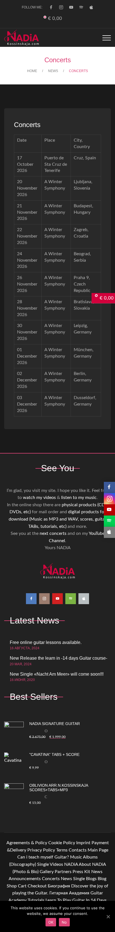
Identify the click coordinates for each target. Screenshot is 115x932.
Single (43, 864)
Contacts (78, 850)
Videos (56, 864)
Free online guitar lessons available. (46, 642)
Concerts (51, 878)
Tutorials (36, 900)
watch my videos (39, 497)
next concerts (53, 533)
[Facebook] (51, 7)
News (96, 871)
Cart (22, 886)
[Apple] (91, 7)
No (64, 922)
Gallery (47, 871)
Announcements (25, 878)
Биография (59, 886)
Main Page (98, 850)
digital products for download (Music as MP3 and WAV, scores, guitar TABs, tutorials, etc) (57, 519)
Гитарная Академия (69, 893)
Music (76, 857)
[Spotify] (81, 7)
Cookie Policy (61, 843)
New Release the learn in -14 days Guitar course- (58, 658)
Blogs (91, 878)
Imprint (83, 843)
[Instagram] (61, 7)
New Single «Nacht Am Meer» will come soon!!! (57, 674)
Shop (12, 886)
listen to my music (79, 497)
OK (51, 922)
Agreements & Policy (26, 843)
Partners (63, 871)
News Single (73, 878)
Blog (102, 878)
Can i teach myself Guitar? (43, 857)
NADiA (71, 864)
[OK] (108, 916)
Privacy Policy (41, 850)
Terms (62, 850)
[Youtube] (71, 7)
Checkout (37, 886)
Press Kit (81, 871)
